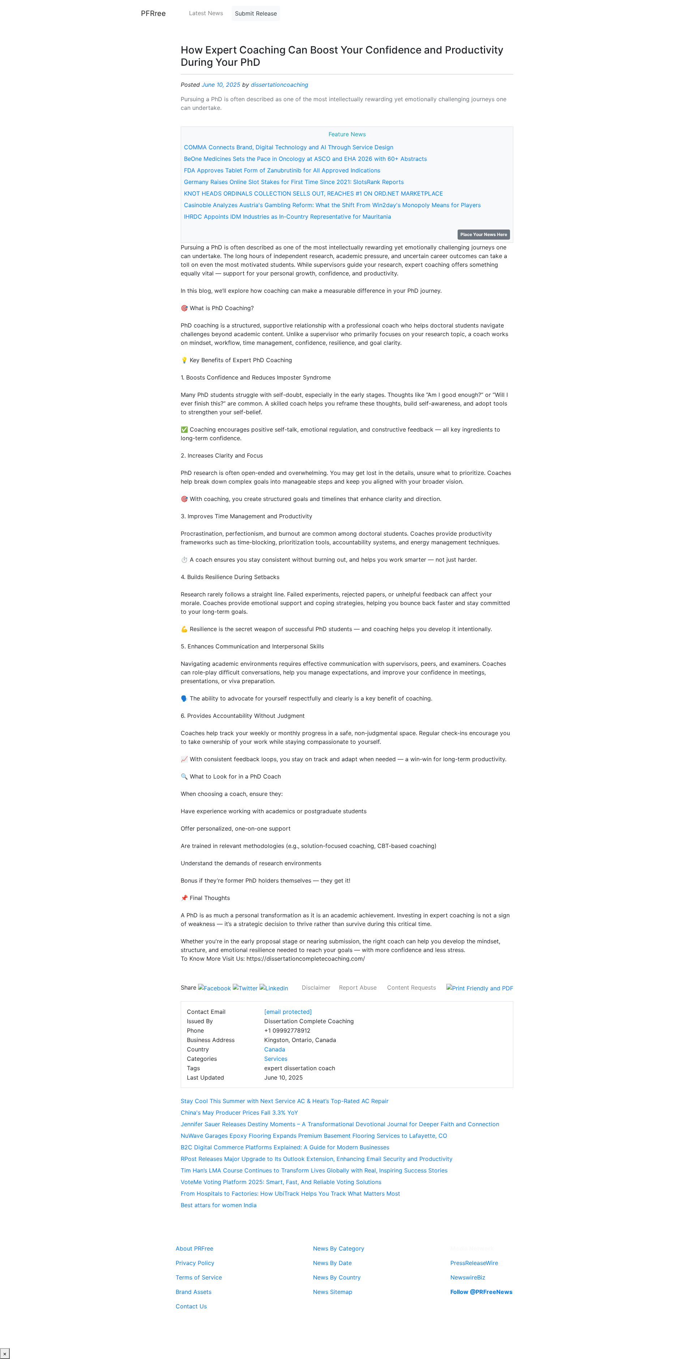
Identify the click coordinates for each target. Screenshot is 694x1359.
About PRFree (194, 1248)
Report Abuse (358, 987)
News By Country (337, 1277)
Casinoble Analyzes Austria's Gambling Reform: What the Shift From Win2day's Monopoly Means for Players (332, 205)
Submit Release (256, 13)
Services (275, 1058)
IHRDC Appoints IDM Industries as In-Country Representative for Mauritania (287, 216)
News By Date (332, 1262)
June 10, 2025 (221, 84)
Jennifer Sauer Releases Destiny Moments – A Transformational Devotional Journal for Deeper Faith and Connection (340, 1124)
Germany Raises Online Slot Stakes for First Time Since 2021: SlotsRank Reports (294, 181)
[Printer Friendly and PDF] (479, 987)
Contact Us (191, 1306)
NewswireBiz (467, 1277)
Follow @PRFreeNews (481, 1291)
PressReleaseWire (474, 1262)
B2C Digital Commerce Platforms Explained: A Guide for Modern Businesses (285, 1147)
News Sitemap (332, 1291)
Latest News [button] (206, 13)
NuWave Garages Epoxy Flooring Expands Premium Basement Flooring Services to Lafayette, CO (314, 1135)
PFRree (153, 13)
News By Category (338, 1248)
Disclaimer (316, 987)
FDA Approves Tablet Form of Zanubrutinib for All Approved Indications (282, 170)
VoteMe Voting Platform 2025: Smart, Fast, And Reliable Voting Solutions (281, 1182)
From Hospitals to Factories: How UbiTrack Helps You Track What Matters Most (290, 1193)
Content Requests (411, 987)
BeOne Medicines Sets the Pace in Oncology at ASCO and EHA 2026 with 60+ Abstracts (305, 158)
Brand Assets (193, 1291)
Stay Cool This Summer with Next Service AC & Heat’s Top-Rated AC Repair (285, 1101)
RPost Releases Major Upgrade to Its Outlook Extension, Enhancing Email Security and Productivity (317, 1158)
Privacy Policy (195, 1262)
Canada (274, 1049)
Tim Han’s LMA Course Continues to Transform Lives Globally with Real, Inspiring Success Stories (314, 1170)
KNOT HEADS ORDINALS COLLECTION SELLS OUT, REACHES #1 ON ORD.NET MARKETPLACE (313, 193)
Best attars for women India (219, 1205)
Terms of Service (199, 1277)
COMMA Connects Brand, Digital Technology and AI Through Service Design (288, 147)
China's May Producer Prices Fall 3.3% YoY (239, 1112)
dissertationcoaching (279, 84)
